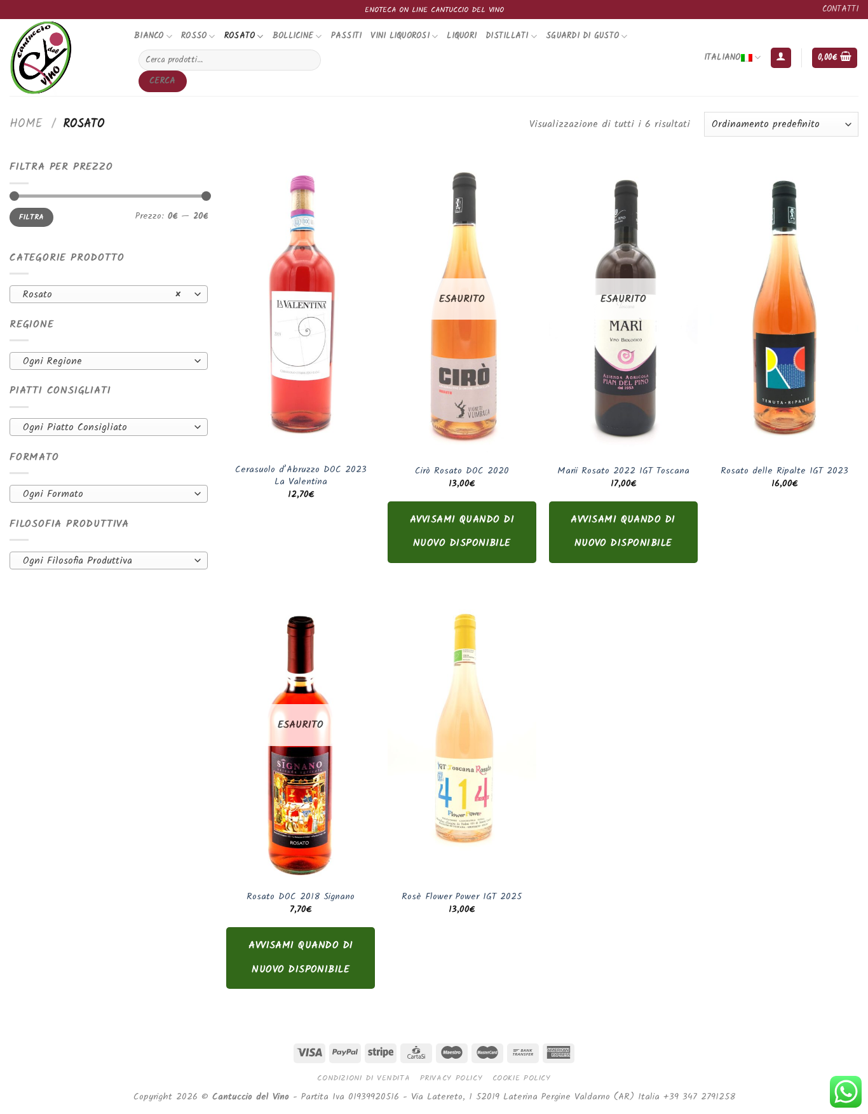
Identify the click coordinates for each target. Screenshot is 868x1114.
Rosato (239, 36)
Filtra (31, 217)
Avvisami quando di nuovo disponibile (462, 531)
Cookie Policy (521, 1078)
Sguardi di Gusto (582, 36)
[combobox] (109, 294)
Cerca (162, 81)
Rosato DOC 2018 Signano (301, 898)
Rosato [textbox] (101, 294)
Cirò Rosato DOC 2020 (462, 472)
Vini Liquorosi (400, 36)
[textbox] (105, 361)
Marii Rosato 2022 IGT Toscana (623, 472)
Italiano (722, 57)
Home (26, 123)
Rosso (194, 36)
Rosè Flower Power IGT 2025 (462, 898)
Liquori (462, 36)
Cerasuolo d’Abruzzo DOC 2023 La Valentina (301, 476)
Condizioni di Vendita (363, 1078)
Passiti (346, 36)
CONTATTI (840, 9)
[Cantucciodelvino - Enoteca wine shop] (62, 57)
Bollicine (293, 36)
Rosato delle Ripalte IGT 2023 (784, 472)
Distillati (507, 36)
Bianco (149, 36)
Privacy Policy (451, 1078)
